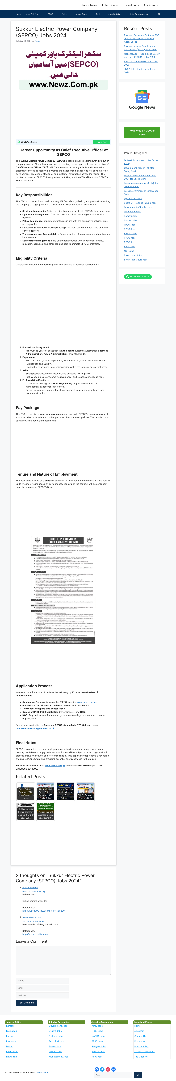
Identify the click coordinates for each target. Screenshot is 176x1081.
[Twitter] (102, 1069)
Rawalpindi (12, 1056)
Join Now (102, 142)
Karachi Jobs (130, 216)
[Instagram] (108, 1069)
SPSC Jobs (130, 229)
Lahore (9, 1036)
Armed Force (81, 14)
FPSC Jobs (129, 224)
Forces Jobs (55, 1046)
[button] (159, 14)
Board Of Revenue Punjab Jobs (140, 203)
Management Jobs (58, 1056)
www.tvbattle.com (31, 917)
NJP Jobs (129, 251)
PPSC (50, 14)
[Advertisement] (63, 120)
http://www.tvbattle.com (35, 934)
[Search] (138, 1075)
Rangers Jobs (99, 1046)
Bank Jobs (129, 246)
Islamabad (11, 1031)
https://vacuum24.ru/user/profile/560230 (43, 910)
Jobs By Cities (114, 14)
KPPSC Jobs (130, 233)
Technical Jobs (56, 1041)
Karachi (10, 1026)
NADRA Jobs (98, 1036)
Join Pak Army (32, 14)
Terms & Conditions (144, 1051)
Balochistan (12, 1051)
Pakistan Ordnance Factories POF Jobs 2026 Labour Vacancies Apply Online (141, 38)
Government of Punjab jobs (138, 207)
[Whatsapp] (113, 1069)
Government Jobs (58, 1026)
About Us (139, 1031)
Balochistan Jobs (133, 255)
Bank (98, 14)
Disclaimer (139, 1041)
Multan (9, 1046)
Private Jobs (55, 1051)
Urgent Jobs (55, 1031)
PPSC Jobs (130, 238)
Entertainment (110, 5)
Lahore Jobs (130, 220)
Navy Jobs (97, 1056)
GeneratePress (44, 1072)
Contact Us (140, 1036)
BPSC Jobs (130, 242)
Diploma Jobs (56, 1036)
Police (64, 14)
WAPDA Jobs (98, 1051)
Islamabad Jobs (132, 211)
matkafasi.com (30, 887)
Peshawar (11, 1041)
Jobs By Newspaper (139, 14)
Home (18, 14)
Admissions (151, 5)
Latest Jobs (132, 5)
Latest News (89, 5)
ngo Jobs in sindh (133, 198)
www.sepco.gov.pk (87, 702)
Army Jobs (97, 1026)
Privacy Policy (141, 1046)
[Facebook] (97, 1069)
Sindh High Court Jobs (136, 259)
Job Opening (141, 1056)
